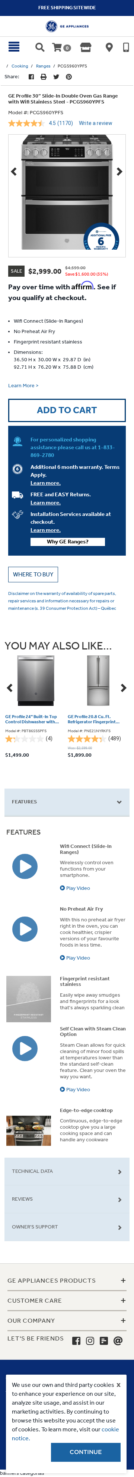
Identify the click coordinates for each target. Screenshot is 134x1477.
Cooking (20, 66)
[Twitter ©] (56, 76)
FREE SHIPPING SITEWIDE (67, 7)
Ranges (43, 66)
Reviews (22, 1199)
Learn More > (23, 385)
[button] (33, 574)
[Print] (44, 76)
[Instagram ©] (90, 1341)
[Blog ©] (104, 1341)
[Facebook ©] (31, 76)
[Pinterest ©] (69, 76)
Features (24, 802)
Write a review (95, 123)
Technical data (32, 1171)
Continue (86, 1452)
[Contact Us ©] (118, 1341)
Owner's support (35, 1227)
